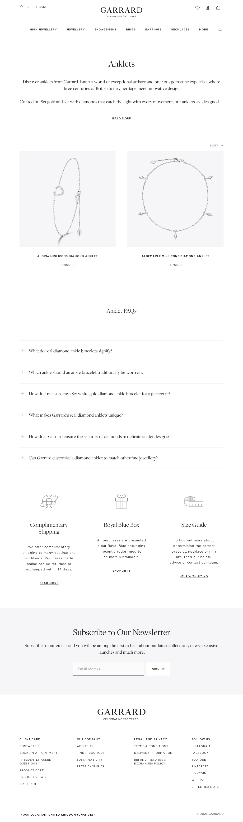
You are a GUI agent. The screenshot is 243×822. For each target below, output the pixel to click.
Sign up (158, 669)
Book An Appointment (38, 752)
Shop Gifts (121, 570)
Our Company (88, 739)
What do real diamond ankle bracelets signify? (70, 351)
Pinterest (200, 766)
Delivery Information (153, 752)
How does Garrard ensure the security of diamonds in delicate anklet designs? (99, 436)
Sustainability (90, 759)
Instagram (201, 746)
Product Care (31, 770)
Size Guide (28, 784)
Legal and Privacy (150, 739)
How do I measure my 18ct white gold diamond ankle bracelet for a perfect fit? (99, 393)
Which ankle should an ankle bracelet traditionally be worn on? (86, 372)
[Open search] (220, 29)
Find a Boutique (91, 752)
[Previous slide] (23, 199)
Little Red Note (205, 786)
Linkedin (199, 773)
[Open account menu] (208, 8)
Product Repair (33, 777)
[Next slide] (111, 199)
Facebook (200, 752)
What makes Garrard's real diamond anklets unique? (76, 415)
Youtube (199, 759)
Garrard (216, 814)
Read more (121, 118)
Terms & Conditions (151, 746)
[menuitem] (203, 29)
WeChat (198, 780)
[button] (217, 145)
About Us (85, 746)
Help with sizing (194, 576)
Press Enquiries (90, 766)
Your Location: (58, 814)
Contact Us (29, 746)
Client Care (37, 6)
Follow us (201, 739)
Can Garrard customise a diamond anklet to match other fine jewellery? (93, 458)
